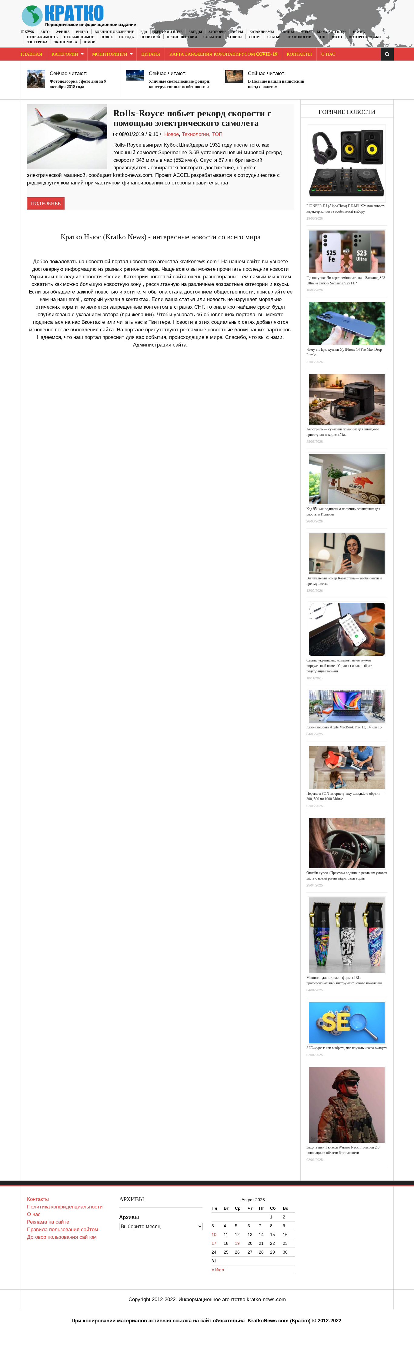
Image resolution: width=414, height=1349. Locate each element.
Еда (143, 32)
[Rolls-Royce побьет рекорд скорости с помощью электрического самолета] (67, 136)
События (212, 37)
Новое (106, 37)
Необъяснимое (79, 37)
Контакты (299, 54)
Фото (337, 37)
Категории (65, 54)
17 (214, 1243)
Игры (238, 32)
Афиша (63, 32)
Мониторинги (109, 54)
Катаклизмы (261, 32)
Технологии (299, 37)
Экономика (65, 42)
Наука (359, 32)
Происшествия (182, 37)
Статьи (274, 37)
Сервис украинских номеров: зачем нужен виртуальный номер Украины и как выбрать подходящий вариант (339, 665)
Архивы (129, 1217)
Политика (150, 37)
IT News (27, 32)
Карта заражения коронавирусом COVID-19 (223, 54)
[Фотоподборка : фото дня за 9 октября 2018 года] (36, 79)
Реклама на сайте (48, 1222)
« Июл (218, 1269)
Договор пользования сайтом (62, 1237)
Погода (126, 37)
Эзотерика (37, 42)
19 (237, 1243)
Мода (305, 32)
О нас (34, 1214)
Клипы (287, 32)
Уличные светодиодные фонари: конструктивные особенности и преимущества (180, 87)
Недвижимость (42, 37)
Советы (235, 37)
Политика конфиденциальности (65, 1207)
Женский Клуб (168, 32)
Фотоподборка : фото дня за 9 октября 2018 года (78, 84)
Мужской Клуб (331, 32)
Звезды (195, 32)
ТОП (322, 37)
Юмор (89, 42)
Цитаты (150, 54)
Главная (31, 54)
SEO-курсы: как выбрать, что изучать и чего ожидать (346, 1048)
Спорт (255, 37)
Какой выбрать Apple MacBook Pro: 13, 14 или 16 (344, 727)
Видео (82, 32)
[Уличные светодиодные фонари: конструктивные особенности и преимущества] (135, 75)
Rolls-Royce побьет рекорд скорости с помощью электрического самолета (192, 118)
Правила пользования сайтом (62, 1229)
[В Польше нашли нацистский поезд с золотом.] (234, 76)
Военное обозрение (114, 32)
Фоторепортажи (365, 37)
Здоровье (217, 32)
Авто (45, 32)
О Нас (328, 54)
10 (214, 1234)
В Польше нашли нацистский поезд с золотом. (276, 84)
